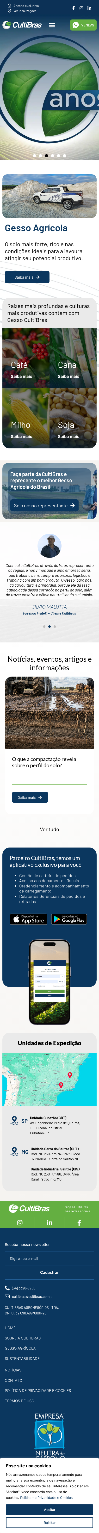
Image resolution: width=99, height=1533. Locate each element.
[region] (49, 1495)
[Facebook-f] (73, 8)
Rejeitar (50, 1522)
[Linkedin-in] (89, 8)
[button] (52, 25)
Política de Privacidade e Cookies (46, 1497)
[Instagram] (81, 8)
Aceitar (49, 1510)
